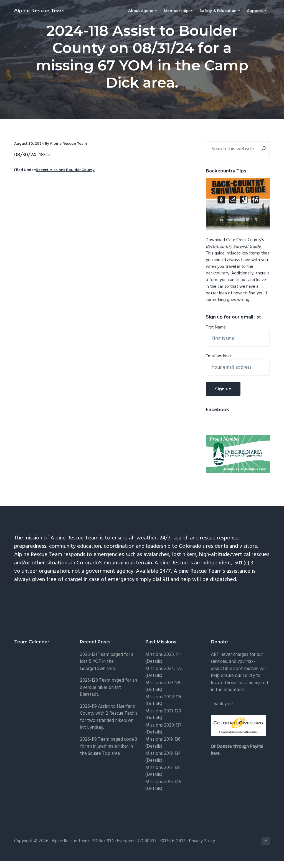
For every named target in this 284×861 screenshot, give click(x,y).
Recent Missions (50, 170)
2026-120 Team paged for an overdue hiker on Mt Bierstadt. (108, 687)
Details (154, 732)
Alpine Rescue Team (39, 10)
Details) (154, 661)
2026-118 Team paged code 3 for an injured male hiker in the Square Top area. (108, 746)
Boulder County (80, 170)
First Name (216, 327)
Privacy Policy (202, 841)
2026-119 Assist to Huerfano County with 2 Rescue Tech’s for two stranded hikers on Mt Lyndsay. (108, 717)
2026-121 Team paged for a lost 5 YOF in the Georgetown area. (106, 662)
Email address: (219, 356)
